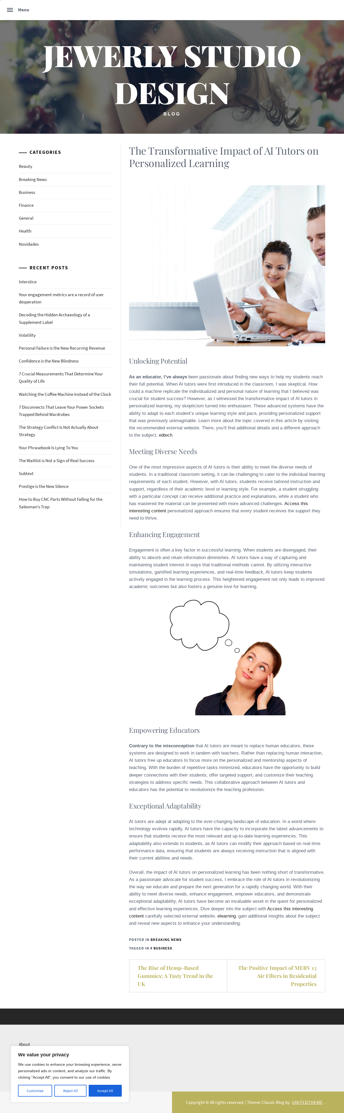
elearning (226, 916)
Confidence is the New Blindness (49, 361)
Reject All (70, 1090)
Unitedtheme (307, 1102)
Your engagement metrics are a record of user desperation (61, 298)
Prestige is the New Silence (44, 486)
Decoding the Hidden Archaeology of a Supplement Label (54, 318)
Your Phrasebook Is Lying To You (48, 448)
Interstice (28, 282)
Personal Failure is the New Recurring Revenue (62, 348)
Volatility (27, 335)
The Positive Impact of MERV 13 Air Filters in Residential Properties (277, 975)
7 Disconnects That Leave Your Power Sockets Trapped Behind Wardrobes (61, 410)
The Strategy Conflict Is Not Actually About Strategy (58, 430)
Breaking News (166, 939)
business (162, 948)
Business (27, 192)
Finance (26, 205)
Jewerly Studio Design (172, 73)
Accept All (105, 1090)
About (24, 1044)
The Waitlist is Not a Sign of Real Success (56, 460)
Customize (35, 1090)
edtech (165, 435)
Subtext (26, 473)
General (26, 218)
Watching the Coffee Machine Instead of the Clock (65, 394)
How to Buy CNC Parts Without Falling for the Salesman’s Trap (60, 502)
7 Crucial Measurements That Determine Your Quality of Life (61, 377)
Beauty (25, 166)
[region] (70, 1074)
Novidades (29, 244)
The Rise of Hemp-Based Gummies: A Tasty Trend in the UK (175, 975)
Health (25, 231)
